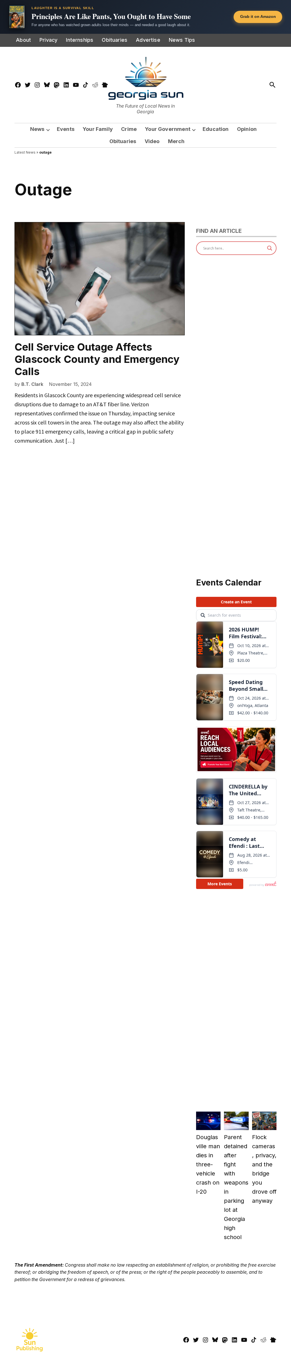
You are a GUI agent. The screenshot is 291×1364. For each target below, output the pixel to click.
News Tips (182, 40)
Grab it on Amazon (258, 16)
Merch (176, 141)
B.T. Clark (32, 384)
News (37, 129)
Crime (129, 129)
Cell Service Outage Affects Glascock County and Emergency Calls (97, 359)
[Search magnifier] (270, 248)
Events (65, 129)
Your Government (167, 129)
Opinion (247, 129)
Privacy (48, 40)
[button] (145, 17)
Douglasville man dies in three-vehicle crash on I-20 (208, 1164)
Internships (79, 40)
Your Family (98, 129)
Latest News (25, 152)
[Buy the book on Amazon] (17, 16)
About (23, 40)
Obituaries (114, 40)
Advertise (148, 40)
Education (216, 129)
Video (152, 141)
